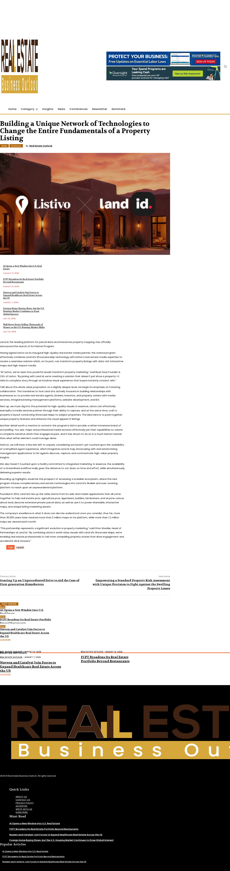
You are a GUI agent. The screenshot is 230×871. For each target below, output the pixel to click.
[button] (225, 66)
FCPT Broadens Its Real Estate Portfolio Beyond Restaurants (23, 280)
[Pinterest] (42, 558)
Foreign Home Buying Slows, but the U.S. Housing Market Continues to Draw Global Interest (23, 311)
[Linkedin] (2, 784)
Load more (5, 639)
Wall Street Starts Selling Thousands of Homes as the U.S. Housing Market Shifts (24, 326)
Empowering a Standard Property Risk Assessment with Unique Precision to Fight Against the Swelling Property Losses (131, 584)
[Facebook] (23, 558)
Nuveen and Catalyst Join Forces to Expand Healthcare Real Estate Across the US (22, 295)
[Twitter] (32, 558)
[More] (63, 558)
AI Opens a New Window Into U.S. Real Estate (34, 823)
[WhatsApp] (51, 558)
